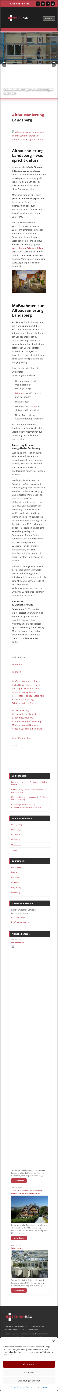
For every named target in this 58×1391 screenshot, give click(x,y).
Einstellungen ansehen (29, 1380)
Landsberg (36, 721)
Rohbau (28, 695)
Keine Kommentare (21, 738)
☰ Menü (49, 18)
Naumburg (15, 839)
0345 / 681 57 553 (19, 3)
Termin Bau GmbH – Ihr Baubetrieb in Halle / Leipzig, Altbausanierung (28, 1192)
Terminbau (17, 664)
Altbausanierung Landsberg (26, 714)
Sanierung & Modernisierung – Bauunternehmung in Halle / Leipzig (26, 806)
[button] (53, 1340)
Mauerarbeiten (18, 942)
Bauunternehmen (31, 681)
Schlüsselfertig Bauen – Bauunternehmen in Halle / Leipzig (29, 791)
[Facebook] (38, 3)
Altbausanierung (20, 710)
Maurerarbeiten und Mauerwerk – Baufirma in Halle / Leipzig (29, 798)
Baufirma (16, 681)
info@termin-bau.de (20, 922)
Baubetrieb (17, 717)
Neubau (33, 692)
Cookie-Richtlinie (18, 1387)
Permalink (17, 671)
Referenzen (17, 695)
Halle (14, 685)
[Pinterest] (43, 3)
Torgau (14, 850)
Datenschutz (31, 1387)
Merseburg (16, 829)
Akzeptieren (29, 1364)
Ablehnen (29, 1372)
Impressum (42, 1387)
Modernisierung (20, 692)
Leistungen (17, 688)
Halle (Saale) (16, 824)
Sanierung (28, 699)
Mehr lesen (19, 1180)
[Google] (48, 3)
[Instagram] (53, 3)
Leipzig (28, 685)
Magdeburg (16, 845)
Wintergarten (17, 1248)
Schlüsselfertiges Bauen (24, 703)
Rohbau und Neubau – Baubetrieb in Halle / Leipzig (29, 783)
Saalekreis (39, 695)
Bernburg (15, 882)
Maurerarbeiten (32, 688)
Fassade (33, 406)
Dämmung (20, 393)
